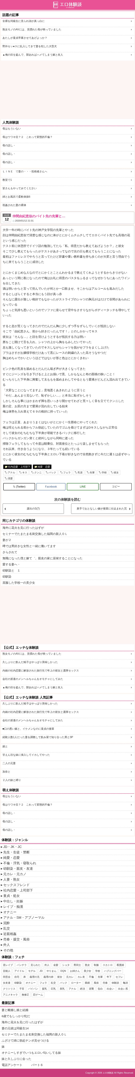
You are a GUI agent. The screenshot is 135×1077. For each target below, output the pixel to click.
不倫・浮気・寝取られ (19, 863)
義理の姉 (48, 976)
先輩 (92, 472)
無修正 (25, 994)
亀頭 (125, 982)
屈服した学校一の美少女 (18, 582)
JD (41, 970)
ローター (76, 982)
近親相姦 (9, 934)
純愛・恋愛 (44, 466)
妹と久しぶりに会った (16, 1059)
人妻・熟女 (11, 879)
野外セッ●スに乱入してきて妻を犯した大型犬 (29, 46)
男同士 (77, 965)
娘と (5, 746)
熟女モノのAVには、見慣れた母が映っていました (31, 29)
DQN (63, 970)
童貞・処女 (11, 896)
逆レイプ (8, 965)
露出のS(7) (33, 508)
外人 (6, 945)
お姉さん (75, 970)
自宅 (16, 976)
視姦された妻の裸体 (14, 205)
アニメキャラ (10, 994)
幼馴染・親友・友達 (18, 868)
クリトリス (9, 988)
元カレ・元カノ (14, 874)
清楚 (10, 478)
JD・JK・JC (12, 847)
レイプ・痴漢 (13, 906)
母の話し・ (9, 145)
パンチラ (22, 965)
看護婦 (120, 965)
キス (24, 472)
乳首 (80, 472)
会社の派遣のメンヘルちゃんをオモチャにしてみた (32, 679)
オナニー (9, 912)
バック (52, 472)
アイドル (19, 970)
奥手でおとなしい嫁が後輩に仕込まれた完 (102, 508)
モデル (32, 970)
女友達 (6, 982)
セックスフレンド (16, 885)
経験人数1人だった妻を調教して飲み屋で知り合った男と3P (37, 737)
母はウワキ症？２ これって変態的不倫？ (27, 137)
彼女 (116, 472)
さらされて (9, 552)
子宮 (21, 988)
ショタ (66, 965)
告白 (100, 988)
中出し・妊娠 (13, 901)
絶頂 (82, 988)
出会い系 (123, 988)
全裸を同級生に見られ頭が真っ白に (23, 21)
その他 (8, 950)
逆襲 (91, 988)
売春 (105, 982)
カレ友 (81, 976)
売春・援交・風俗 (16, 939)
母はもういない (11, 128)
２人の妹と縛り (11, 780)
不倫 (91, 976)
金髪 (55, 965)
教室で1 (7, 179)
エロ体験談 (108, 1073)
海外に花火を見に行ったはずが (23, 527)
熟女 (87, 965)
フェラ (67, 472)
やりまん (51, 970)
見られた (35, 965)
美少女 (87, 970)
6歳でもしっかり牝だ (16, 1016)
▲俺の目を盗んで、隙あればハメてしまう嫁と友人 (32, 54)
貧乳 (44, 988)
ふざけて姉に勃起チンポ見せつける (25, 1040)
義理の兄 (35, 976)
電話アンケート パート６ (22, 1065)
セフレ (119, 976)
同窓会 (6, 976)
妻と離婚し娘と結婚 (15, 1010)
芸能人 (6, 970)
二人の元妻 (9, 763)
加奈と (6, 771)
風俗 (96, 982)
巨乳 (53, 988)
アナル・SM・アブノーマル (23, 917)
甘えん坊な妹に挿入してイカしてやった (26, 754)
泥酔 (6, 923)
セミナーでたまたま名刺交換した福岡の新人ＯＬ (35, 534)
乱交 (6, 928)
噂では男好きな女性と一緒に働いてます (29, 546)
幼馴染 (6, 576)
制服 (96, 965)
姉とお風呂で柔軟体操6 (16, 196)
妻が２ (6, 540)
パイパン (33, 988)
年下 (109, 976)
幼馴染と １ (11, 570)
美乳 (62, 988)
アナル (11, 472)
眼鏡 (87, 982)
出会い (110, 988)
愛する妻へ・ (11, 564)
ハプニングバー (112, 970)
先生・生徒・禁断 (16, 852)
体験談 (115, 982)
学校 (104, 472)
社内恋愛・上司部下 (19, 466)
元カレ (70, 976)
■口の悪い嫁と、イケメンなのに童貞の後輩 (28, 728)
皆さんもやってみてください (19, 188)
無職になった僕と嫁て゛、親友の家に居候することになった (42, 558)
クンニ (38, 472)
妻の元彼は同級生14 (15, 1028)
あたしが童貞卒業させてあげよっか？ (24, 37)
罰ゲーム (38, 994)
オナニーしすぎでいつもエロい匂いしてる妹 (31, 1052)
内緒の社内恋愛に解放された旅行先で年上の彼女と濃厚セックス (40, 670)
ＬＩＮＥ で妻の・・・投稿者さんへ (24, 171)
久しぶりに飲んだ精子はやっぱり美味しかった (30, 662)
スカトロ (108, 965)
